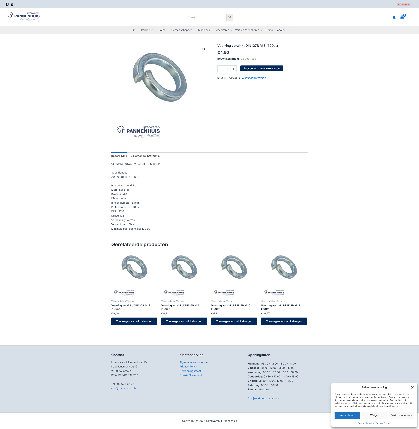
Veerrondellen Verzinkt (254, 77)
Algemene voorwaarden (194, 362)
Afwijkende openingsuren (263, 398)
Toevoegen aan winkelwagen (262, 68)
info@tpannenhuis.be (124, 388)
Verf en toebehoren (247, 30)
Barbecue (147, 30)
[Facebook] (7, 4)
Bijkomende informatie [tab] (145, 155)
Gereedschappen (181, 30)
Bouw (162, 30)
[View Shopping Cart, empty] (406, 17)
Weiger (374, 415)
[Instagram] (12, 4)
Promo (269, 30)
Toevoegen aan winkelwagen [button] (134, 321)
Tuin (132, 30)
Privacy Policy (382, 423)
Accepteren (347, 415)
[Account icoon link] (394, 17)
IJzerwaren (222, 30)
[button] (412, 387)
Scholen (280, 30)
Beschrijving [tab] (119, 155)
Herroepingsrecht (190, 371)
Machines (204, 30)
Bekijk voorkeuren (401, 415)
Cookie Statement (366, 423)
